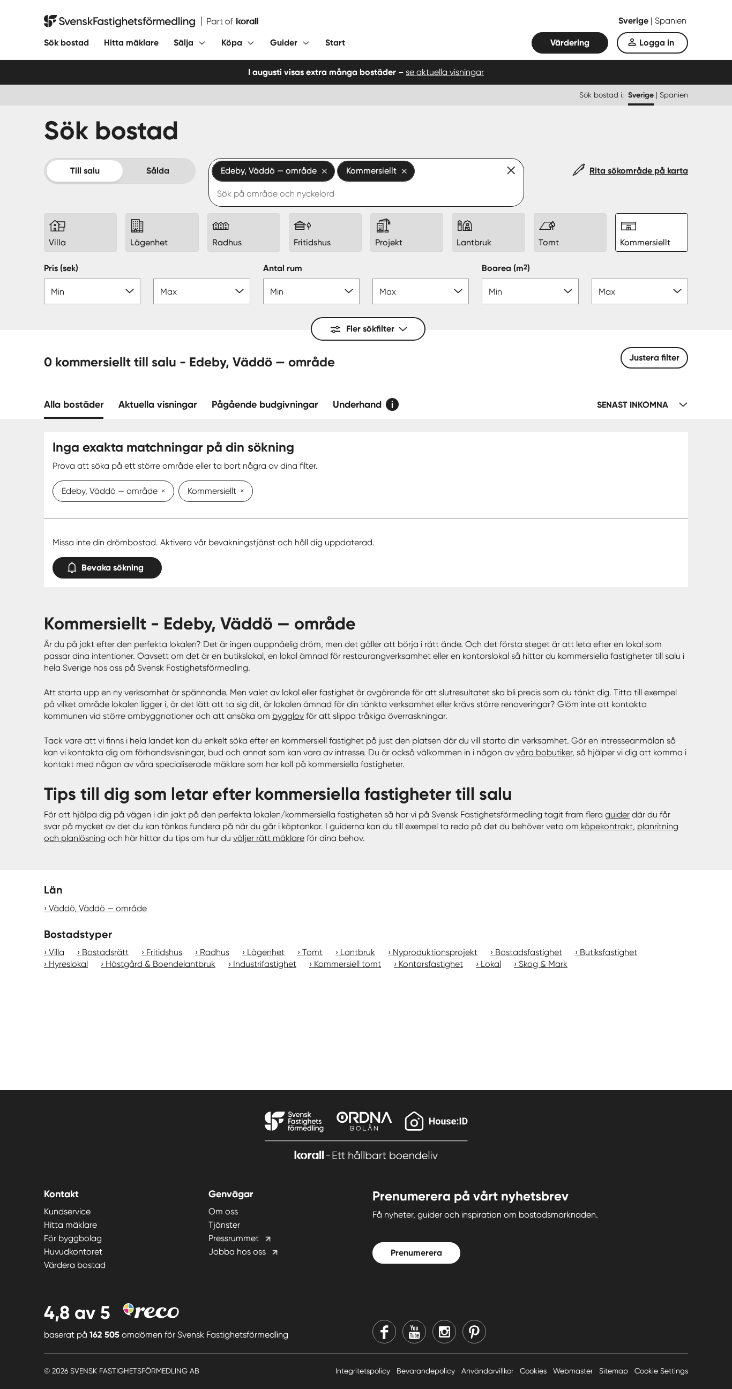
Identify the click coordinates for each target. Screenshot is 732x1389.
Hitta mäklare (131, 42)
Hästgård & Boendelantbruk (160, 964)
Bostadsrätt (105, 952)
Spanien (670, 21)
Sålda (157, 171)
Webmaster (574, 1371)
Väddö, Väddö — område (98, 908)
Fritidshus (164, 952)
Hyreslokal (68, 964)
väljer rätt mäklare (268, 838)
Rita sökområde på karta (638, 171)
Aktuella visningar (157, 404)
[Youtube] (414, 1331)
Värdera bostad (75, 1265)
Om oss (223, 1211)
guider (617, 814)
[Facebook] (384, 1331)
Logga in (656, 42)
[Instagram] (444, 1331)
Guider (283, 42)
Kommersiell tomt (347, 964)
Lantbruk (357, 952)
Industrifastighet (264, 964)
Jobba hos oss (237, 1252)
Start (335, 42)
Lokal (491, 964)
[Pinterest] (474, 1331)
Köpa (231, 42)
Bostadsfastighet (528, 952)
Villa (56, 952)
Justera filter (654, 357)
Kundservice (67, 1211)
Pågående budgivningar (265, 404)
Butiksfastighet (608, 952)
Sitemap (614, 1371)
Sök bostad (66, 42)
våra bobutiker (544, 752)
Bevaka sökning (112, 567)
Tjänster (224, 1225)
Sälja (183, 42)
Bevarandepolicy (427, 1371)
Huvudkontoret (73, 1252)
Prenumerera (416, 1253)
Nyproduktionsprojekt (435, 952)
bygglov (288, 716)
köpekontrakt (606, 826)
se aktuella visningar (445, 72)
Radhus (214, 952)
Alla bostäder (73, 404)
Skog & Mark (543, 964)
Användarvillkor (488, 1371)
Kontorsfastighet (431, 964)
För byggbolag (73, 1238)
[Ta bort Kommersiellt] (240, 491)
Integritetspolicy (363, 1371)
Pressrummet (233, 1238)
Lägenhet (266, 952)
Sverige (634, 21)
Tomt (312, 952)
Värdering (569, 42)
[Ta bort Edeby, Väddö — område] (161, 491)
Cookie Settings (661, 1371)
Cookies (534, 1371)
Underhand (357, 404)
